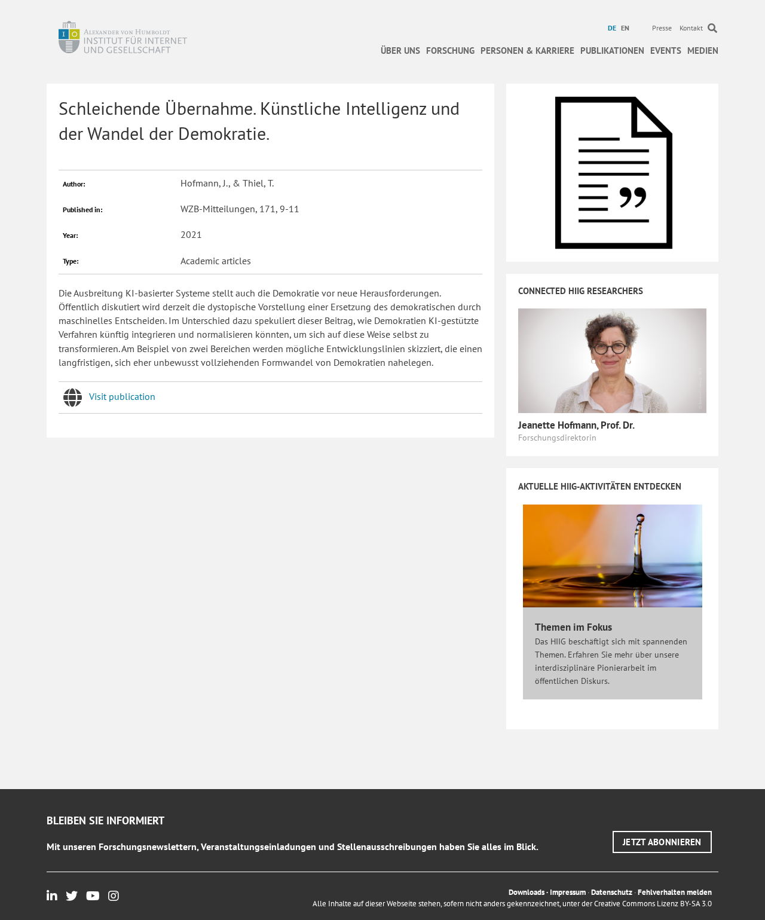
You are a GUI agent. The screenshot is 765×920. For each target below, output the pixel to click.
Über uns (400, 50)
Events (665, 50)
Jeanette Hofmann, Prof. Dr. (576, 425)
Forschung (450, 50)
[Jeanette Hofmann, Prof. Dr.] (612, 360)
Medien (702, 50)
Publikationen (612, 50)
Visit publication (122, 396)
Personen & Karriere (527, 50)
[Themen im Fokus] (612, 554)
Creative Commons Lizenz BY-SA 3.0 (653, 903)
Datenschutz (611, 892)
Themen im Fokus (573, 627)
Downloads (526, 892)
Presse (662, 27)
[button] (662, 842)
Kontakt (691, 27)
